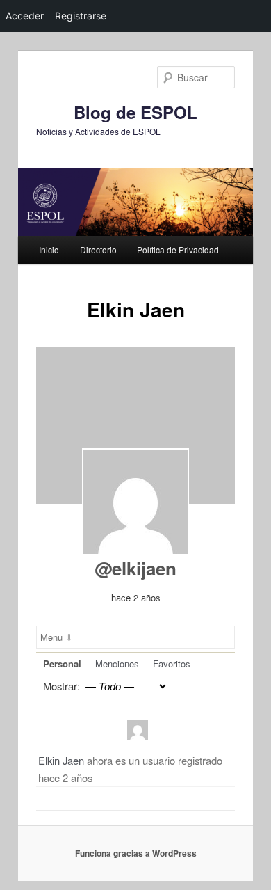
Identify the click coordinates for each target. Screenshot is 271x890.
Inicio (49, 249)
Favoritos (171, 663)
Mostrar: (61, 685)
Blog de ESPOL (135, 112)
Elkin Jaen (61, 760)
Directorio (98, 249)
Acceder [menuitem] (25, 16)
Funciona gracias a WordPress (136, 853)
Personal (62, 663)
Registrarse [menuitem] (80, 16)
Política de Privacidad (178, 249)
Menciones (117, 663)
